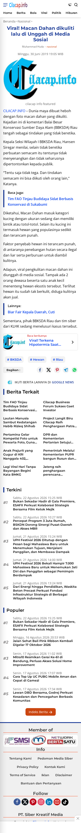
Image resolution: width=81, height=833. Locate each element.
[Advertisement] (40, 827)
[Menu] (6, 5)
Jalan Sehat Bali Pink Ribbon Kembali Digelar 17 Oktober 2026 (43, 643)
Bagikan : (13, 370)
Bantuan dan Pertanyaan (41, 783)
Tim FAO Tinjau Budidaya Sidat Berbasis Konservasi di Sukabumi (19, 406)
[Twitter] (48, 370)
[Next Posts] (73, 343)
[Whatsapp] (74, 370)
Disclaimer (63, 775)
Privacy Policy (27, 767)
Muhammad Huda (33, 46)
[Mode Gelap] (70, 4)
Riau (59, 360)
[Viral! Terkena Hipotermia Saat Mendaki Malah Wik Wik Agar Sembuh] (14, 341)
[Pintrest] (57, 370)
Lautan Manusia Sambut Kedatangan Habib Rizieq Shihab (20, 422)
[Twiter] (25, 802)
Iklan (45, 775)
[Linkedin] (49, 802)
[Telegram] (66, 370)
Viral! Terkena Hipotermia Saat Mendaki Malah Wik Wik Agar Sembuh (47, 342)
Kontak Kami (54, 767)
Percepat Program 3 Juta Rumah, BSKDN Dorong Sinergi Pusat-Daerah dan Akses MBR (42, 524)
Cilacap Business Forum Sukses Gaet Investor (58, 406)
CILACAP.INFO (14, 110)
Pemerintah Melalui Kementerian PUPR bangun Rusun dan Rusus (59, 454)
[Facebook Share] (40, 370)
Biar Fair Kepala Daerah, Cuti (31, 312)
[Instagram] (41, 802)
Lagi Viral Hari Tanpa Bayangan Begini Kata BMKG (19, 470)
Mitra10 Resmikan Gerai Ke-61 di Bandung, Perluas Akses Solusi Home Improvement (42, 661)
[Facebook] (17, 802)
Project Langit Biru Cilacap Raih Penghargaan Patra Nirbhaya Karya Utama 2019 (59, 422)
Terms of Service (22, 775)
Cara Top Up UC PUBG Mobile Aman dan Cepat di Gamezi (44, 678)
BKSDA (15, 360)
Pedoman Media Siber (55, 758)
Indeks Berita (39, 712)
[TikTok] (65, 802)
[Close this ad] (78, 818)
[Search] (75, 4)
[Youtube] (57, 802)
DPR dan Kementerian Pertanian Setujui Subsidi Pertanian (57, 438)
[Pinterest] (33, 802)
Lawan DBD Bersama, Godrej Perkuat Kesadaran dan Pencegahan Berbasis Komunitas (43, 696)
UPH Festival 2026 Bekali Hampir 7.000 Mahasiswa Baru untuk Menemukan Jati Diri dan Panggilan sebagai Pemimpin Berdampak (45, 569)
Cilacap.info (18, 5)
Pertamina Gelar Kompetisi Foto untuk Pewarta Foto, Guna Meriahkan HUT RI (20, 438)
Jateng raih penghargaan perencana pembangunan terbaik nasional (56, 471)
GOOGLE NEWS (63, 382)
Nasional (52, 46)
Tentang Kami (20, 758)
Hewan (38, 360)
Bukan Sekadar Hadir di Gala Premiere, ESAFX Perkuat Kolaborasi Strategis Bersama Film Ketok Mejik (44, 505)
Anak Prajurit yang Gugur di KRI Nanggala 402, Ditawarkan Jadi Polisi (18, 454)
